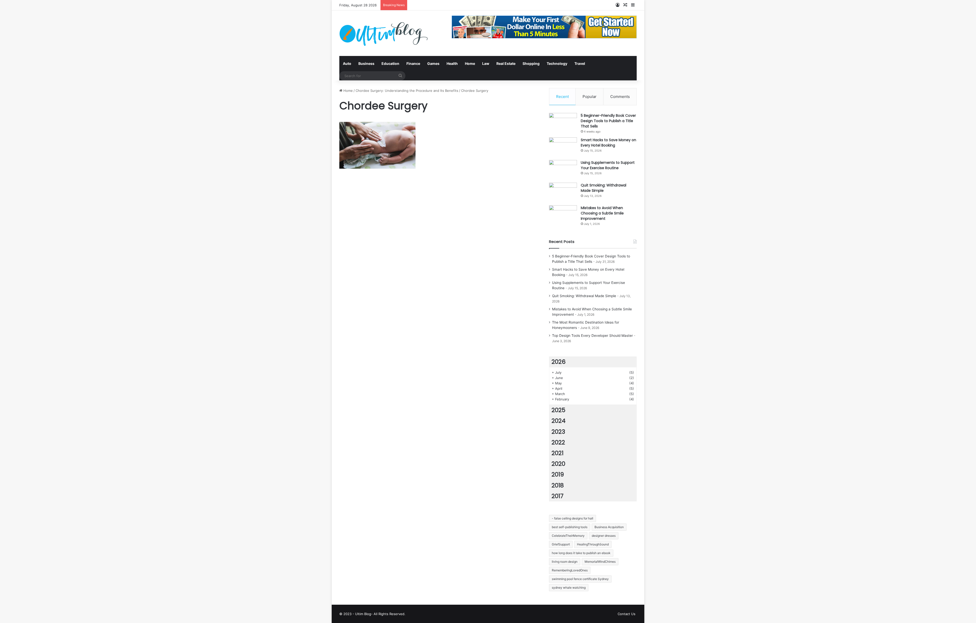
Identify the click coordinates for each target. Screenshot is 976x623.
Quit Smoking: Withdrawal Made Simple (603, 188)
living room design (564, 561)
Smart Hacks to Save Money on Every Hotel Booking (608, 142)
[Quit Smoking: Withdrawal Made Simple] (563, 192)
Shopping (531, 63)
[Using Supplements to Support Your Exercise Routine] (563, 169)
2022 (558, 442)
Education (390, 63)
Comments (620, 96)
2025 (558, 410)
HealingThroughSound (593, 544)
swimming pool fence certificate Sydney (580, 579)
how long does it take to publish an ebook (581, 553)
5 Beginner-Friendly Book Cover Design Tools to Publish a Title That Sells (608, 121)
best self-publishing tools (569, 527)
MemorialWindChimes (600, 561)
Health (452, 63)
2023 (558, 432)
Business (366, 63)
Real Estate (505, 63)
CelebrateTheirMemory (568, 536)
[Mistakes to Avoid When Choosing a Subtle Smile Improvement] (563, 214)
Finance (413, 63)
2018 (558, 485)
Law (485, 63)
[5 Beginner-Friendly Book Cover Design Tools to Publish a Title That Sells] (563, 122)
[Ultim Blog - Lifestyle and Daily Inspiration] (383, 33)
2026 (559, 362)
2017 (557, 496)
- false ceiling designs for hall (572, 518)
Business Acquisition (609, 527)
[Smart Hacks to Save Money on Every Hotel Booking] (563, 146)
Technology (557, 63)
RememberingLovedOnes (570, 570)
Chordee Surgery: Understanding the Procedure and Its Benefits (407, 91)
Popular (590, 96)
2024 (559, 421)
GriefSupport (561, 544)
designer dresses (604, 536)
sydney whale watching (569, 587)
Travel (579, 63)
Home (470, 63)
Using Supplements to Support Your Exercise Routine (608, 165)
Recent (562, 96)
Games (433, 63)
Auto (347, 63)
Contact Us (626, 614)
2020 (558, 464)
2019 (558, 474)
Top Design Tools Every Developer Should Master (592, 336)
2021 (557, 453)
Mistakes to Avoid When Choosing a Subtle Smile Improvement (602, 213)
